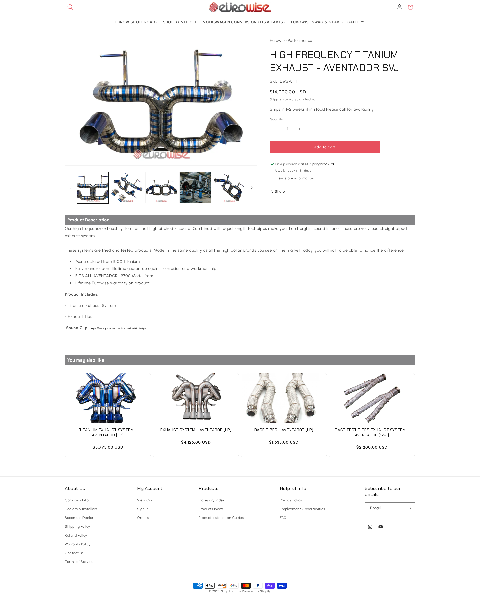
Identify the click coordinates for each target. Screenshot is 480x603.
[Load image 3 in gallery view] (161, 187)
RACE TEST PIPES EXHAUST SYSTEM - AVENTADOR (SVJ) (372, 432)
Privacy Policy (291, 500)
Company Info (77, 500)
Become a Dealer (79, 518)
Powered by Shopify (256, 591)
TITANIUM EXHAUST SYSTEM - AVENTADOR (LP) (108, 432)
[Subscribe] (409, 508)
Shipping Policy (77, 526)
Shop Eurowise (231, 591)
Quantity (276, 119)
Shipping (276, 99)
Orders (143, 518)
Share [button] (280, 191)
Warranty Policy (78, 544)
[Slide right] (252, 187)
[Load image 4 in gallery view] (195, 187)
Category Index (211, 500)
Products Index (211, 509)
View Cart (145, 500)
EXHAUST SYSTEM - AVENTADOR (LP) (196, 429)
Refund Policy (76, 535)
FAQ (283, 518)
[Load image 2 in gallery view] (127, 187)
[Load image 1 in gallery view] (93, 187)
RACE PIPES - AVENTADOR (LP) (284, 429)
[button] (70, 7)
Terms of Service (79, 562)
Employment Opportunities (302, 509)
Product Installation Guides (221, 518)
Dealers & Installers (81, 509)
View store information (295, 178)
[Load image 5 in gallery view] (229, 187)
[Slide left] (70, 187)
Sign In (143, 509)
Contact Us (74, 553)
